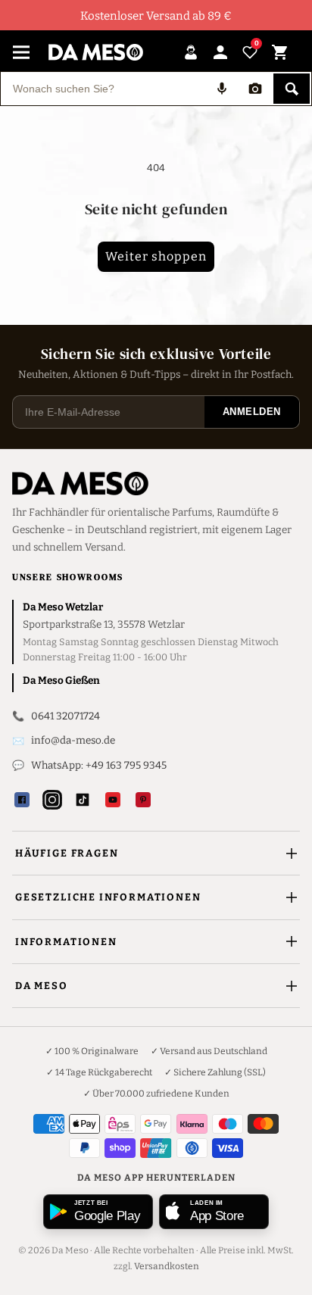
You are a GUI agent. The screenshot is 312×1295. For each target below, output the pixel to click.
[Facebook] (22, 799)
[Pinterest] (143, 799)
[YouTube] (113, 799)
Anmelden (252, 411)
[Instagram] (52, 800)
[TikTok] (82, 799)
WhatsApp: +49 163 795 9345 (99, 765)
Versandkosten (166, 1266)
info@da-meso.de (73, 740)
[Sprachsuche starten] (222, 88)
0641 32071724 (65, 716)
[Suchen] (291, 88)
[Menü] (21, 52)
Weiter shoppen (156, 256)
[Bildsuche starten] (255, 88)
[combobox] (103, 88)
